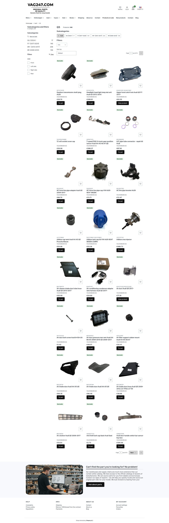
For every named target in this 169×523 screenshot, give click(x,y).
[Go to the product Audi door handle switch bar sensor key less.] (129, 417)
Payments (59, 509)
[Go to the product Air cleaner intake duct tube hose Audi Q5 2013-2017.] (70, 270)
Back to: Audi (33, 36)
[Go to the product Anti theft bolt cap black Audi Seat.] (100, 417)
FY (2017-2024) (40, 44)
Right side (34, 70)
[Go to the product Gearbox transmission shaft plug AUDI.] (70, 73)
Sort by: (59, 49)
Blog (87, 509)
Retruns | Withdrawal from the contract (68, 507)
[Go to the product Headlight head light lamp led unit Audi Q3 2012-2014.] (100, 73)
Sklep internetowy (84, 520)
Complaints (29, 505)
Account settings (121, 505)
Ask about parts (95, 484)
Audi (35, 23)
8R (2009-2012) (40, 50)
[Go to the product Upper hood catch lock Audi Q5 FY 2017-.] (129, 73)
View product (122, 103)
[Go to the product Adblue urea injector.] (129, 221)
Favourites (119, 507)
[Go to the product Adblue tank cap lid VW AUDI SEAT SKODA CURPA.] (100, 221)
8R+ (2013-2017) (40, 47)
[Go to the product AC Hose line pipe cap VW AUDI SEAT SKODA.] (100, 172)
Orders (118, 509)
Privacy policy (30, 507)
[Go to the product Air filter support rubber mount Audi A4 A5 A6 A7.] (129, 319)
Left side (33, 66)
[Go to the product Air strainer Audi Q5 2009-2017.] (70, 417)
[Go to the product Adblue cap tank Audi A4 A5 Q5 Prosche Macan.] (70, 221)
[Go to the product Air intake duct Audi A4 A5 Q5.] (70, 368)
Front (32, 63)
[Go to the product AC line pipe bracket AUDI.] (129, 172)
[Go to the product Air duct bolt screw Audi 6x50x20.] (70, 319)
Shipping (59, 505)
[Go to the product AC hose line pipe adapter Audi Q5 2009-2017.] (70, 172)
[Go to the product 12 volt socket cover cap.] (70, 123)
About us (89, 507)
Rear (32, 73)
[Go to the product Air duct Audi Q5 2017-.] (129, 270)
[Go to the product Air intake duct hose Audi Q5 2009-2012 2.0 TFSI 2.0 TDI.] (129, 368)
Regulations (29, 509)
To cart (60, 103)
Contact (88, 505)
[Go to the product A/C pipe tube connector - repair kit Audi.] (129, 123)
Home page (29, 23)
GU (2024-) (40, 40)
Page (127, 53)
